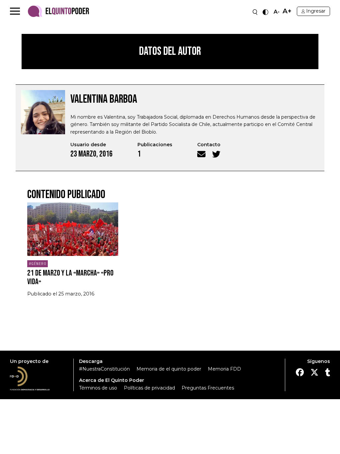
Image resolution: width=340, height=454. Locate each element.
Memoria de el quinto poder (168, 369)
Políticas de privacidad (149, 388)
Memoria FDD (224, 369)
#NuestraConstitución (104, 369)
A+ (287, 11)
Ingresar (315, 11)
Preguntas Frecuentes (208, 388)
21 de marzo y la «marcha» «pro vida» (70, 277)
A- (277, 12)
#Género (37, 263)
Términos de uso (98, 388)
